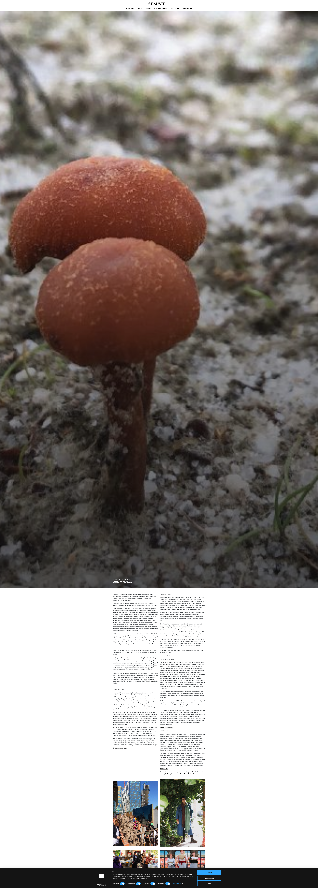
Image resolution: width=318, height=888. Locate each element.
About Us (175, 8)
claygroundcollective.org (120, 748)
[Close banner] (224, 870)
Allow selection (209, 878)
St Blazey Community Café (173, 774)
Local (148, 8)
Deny (209, 883)
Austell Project (161, 8)
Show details (177, 883)
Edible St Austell (189, 774)
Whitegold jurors (149, 681)
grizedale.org (164, 769)
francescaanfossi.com (166, 656)
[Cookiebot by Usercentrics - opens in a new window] (101, 885)
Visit (140, 8)
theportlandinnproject (166, 727)
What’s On (130, 8)
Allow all (209, 872)
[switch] (138, 883)
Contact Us (187, 8)
